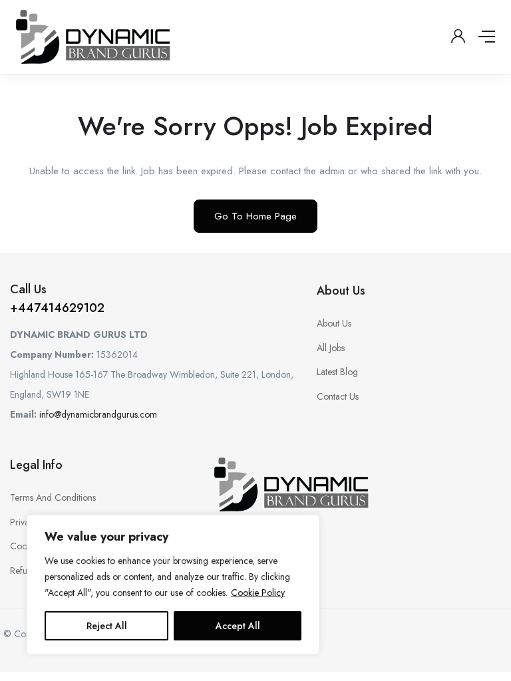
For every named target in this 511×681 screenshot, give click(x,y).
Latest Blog (337, 371)
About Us (334, 323)
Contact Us (338, 396)
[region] (173, 584)
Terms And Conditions (53, 497)
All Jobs (331, 347)
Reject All (106, 625)
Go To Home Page (255, 216)
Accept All (238, 625)
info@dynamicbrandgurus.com (98, 414)
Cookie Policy (258, 592)
